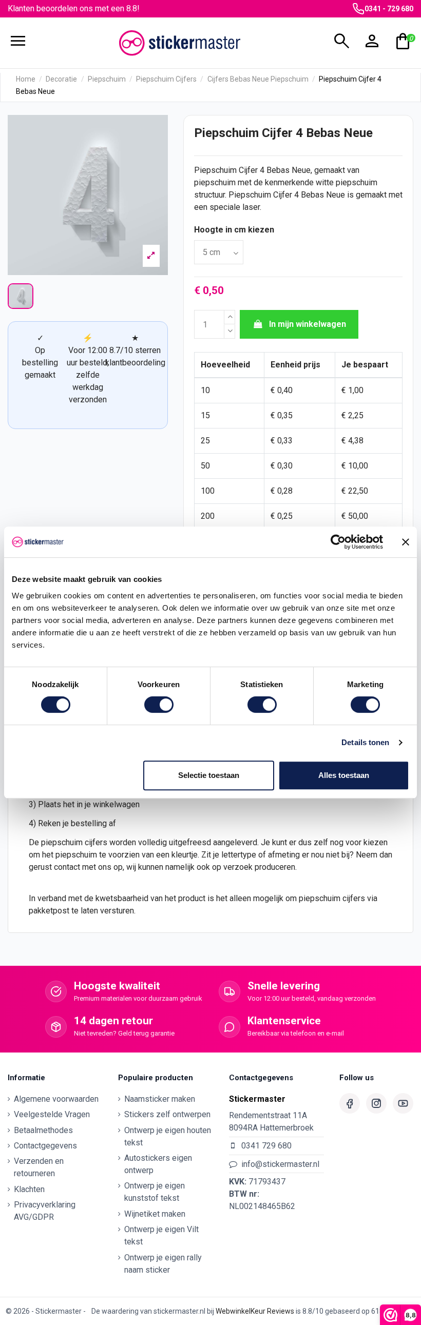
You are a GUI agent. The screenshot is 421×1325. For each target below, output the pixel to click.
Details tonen (365, 742)
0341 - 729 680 (389, 9)
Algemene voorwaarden (56, 1099)
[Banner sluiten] (405, 541)
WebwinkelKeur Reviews (255, 1311)
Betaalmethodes (43, 1130)
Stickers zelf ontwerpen (167, 1114)
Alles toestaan (343, 775)
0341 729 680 (266, 1146)
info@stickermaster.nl (280, 1164)
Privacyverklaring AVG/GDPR (44, 1211)
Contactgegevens (45, 1146)
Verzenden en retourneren (39, 1167)
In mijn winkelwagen (307, 324)
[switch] (159, 704)
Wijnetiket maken (154, 1214)
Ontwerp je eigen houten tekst (167, 1136)
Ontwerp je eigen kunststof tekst (154, 1192)
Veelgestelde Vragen (52, 1114)
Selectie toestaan (208, 775)
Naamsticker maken (159, 1099)
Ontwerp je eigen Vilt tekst (161, 1235)
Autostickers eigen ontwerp (158, 1164)
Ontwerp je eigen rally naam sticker (163, 1264)
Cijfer (248, 170)
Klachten (29, 1189)
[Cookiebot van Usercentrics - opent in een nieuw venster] (338, 542)
